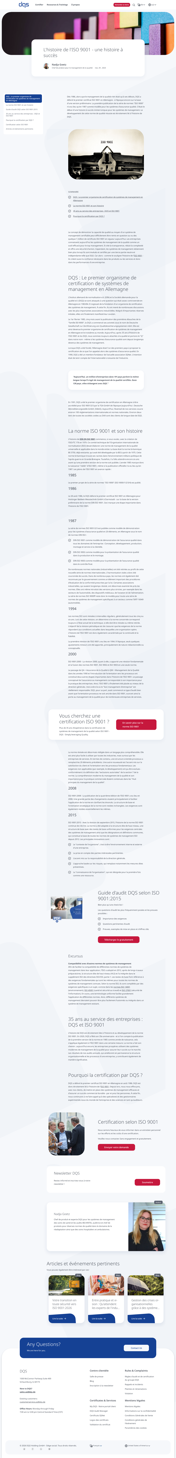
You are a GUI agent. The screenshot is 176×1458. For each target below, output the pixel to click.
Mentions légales (132, 1406)
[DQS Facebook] (32, 1449)
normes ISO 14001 (122, 987)
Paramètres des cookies (136, 1428)
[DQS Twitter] (24, 1449)
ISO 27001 (126, 990)
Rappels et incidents (134, 1384)
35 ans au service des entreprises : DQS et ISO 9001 (23, 115)
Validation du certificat (100, 1424)
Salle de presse (96, 1376)
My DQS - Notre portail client (103, 1406)
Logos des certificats (99, 1420)
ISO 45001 (89, 990)
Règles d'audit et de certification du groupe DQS (139, 1378)
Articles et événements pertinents (19, 129)
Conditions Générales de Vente (139, 1415)
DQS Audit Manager (99, 1411)
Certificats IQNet (97, 1415)
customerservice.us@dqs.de (32, 1402)
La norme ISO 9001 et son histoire (19, 105)
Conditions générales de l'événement (136, 1422)
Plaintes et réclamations (136, 1389)
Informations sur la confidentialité (140, 1411)
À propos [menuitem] (75, 4)
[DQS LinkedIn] (41, 1449)
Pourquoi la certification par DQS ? (20, 120)
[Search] (134, 4)
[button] (141, 4)
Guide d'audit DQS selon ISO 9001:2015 (21, 109)
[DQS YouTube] (49, 1449)
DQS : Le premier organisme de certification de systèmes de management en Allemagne (23, 98)
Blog (92, 1381)
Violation (129, 1393)
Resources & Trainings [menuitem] (57, 4)
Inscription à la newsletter (101, 1385)
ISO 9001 (138, 255)
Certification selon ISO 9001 (17, 124)
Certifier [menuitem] (39, 4)
